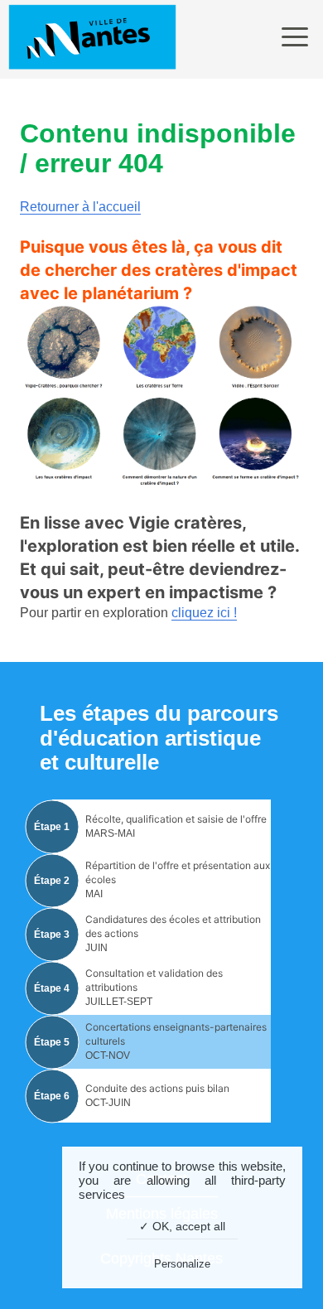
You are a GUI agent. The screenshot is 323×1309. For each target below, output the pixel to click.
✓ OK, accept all (182, 1226)
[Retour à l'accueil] (92, 39)
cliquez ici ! (204, 613)
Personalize (182, 1264)
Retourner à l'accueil (80, 207)
